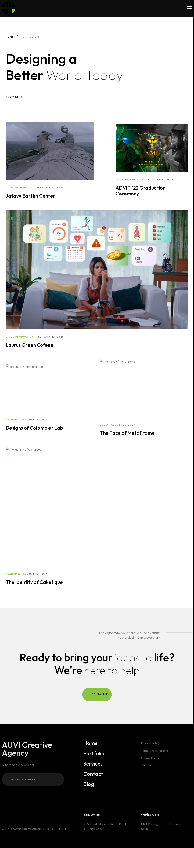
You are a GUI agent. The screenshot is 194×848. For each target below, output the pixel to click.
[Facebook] (19, 815)
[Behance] (3, 815)
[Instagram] (25, 815)
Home (10, 36)
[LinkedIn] (8, 815)
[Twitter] (14, 815)
